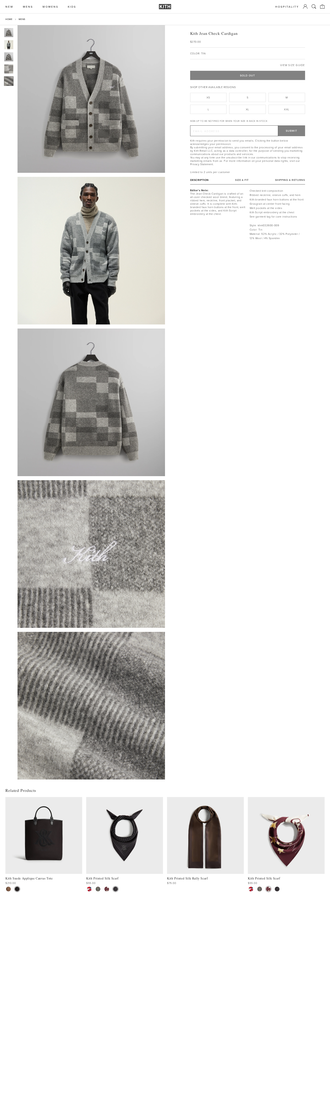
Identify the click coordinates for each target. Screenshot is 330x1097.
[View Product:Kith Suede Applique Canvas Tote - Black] (17, 889)
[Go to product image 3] (8, 57)
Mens (22, 19)
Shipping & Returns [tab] (290, 180)
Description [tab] (199, 180)
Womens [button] (50, 6)
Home (8, 19)
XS (208, 97)
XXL (286, 109)
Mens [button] (28, 6)
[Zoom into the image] (91, 99)
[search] (314, 6)
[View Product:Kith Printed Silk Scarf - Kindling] (98, 889)
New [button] (9, 6)
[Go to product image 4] (8, 69)
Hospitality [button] (287, 6)
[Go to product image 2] (8, 44)
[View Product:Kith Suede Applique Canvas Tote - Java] (8, 889)
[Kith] (165, 6)
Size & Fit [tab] (242, 180)
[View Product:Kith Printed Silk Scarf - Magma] (106, 889)
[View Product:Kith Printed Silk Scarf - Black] (115, 889)
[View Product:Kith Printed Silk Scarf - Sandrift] (89, 889)
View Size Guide (292, 65)
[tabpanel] (247, 214)
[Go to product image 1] (8, 32)
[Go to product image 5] (8, 81)
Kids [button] (72, 6)
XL (247, 109)
